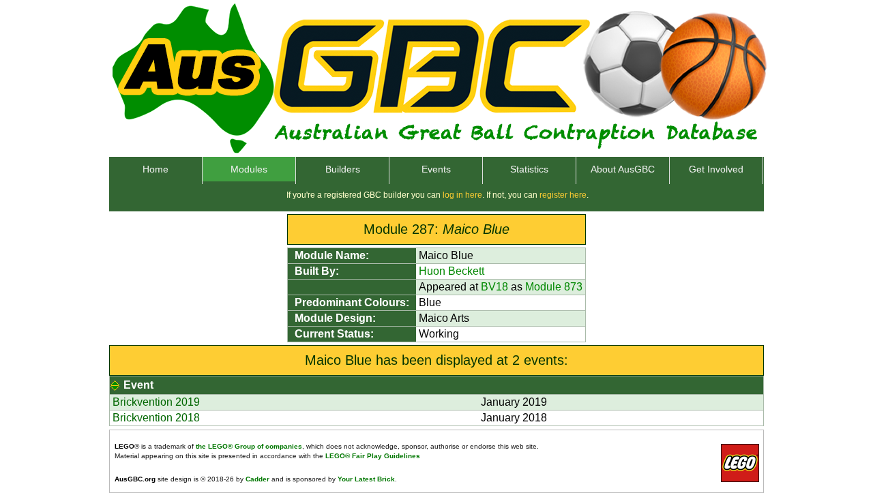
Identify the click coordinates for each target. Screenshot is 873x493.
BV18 (494, 287)
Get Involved (716, 169)
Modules (249, 169)
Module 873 (553, 287)
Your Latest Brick (366, 479)
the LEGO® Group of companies (249, 446)
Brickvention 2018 (156, 417)
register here (563, 195)
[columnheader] (437, 385)
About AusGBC (623, 169)
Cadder (257, 479)
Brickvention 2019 (156, 402)
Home (155, 169)
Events (436, 169)
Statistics (529, 169)
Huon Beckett (451, 271)
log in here (462, 195)
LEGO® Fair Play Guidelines (372, 456)
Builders (342, 169)
